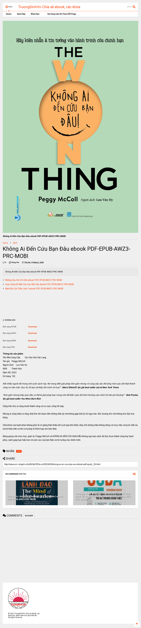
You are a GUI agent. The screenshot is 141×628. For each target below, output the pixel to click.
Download (32, 327)
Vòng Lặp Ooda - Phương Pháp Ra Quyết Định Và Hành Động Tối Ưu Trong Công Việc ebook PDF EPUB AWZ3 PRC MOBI (103, 496)
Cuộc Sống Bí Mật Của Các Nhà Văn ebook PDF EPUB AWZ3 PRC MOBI (39, 284)
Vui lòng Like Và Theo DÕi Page (61, 14)
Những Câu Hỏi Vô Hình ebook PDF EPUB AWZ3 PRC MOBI (33, 280)
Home (8, 14)
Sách (15, 243)
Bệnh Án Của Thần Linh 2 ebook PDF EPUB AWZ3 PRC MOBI (34, 288)
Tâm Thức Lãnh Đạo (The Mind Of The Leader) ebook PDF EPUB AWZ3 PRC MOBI (35, 498)
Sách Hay (21, 14)
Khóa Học (35, 14)
